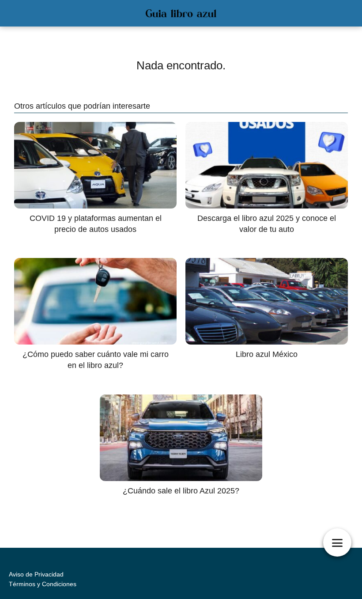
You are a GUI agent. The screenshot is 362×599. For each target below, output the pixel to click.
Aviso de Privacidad (36, 574)
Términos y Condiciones (42, 584)
